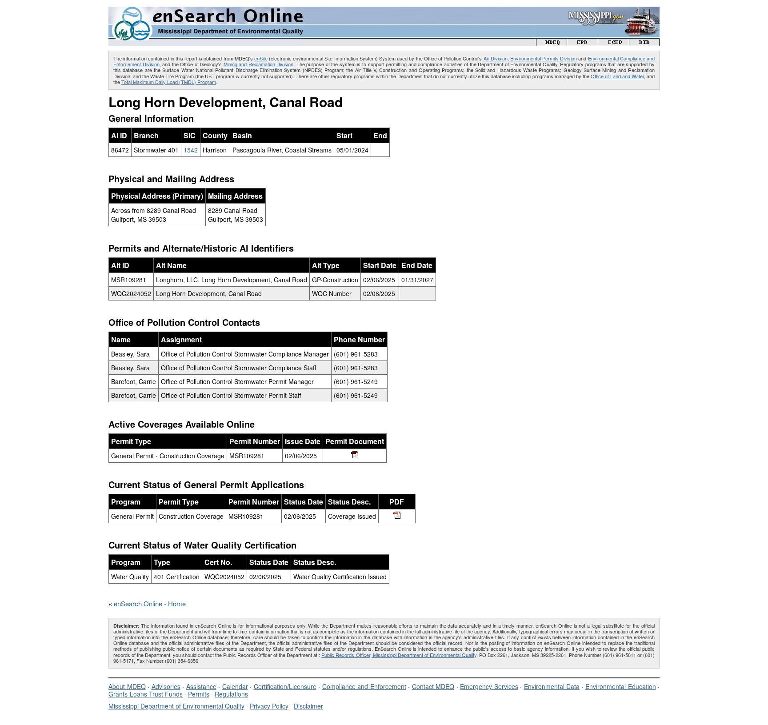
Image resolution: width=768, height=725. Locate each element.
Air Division (496, 58)
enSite (261, 58)
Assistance (201, 686)
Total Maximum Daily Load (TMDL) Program (168, 81)
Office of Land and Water (617, 76)
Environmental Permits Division (543, 58)
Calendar (235, 686)
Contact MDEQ (433, 686)
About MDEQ (127, 686)
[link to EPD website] (582, 43)
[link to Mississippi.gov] (598, 11)
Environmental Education (620, 686)
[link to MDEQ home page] (551, 43)
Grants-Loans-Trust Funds (145, 693)
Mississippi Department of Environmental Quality (176, 705)
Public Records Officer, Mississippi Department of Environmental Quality (398, 654)
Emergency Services (489, 686)
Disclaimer (308, 705)
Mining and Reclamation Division (259, 64)
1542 (191, 149)
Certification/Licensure (285, 686)
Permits (198, 693)
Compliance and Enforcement (364, 686)
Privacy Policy (269, 705)
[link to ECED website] (613, 43)
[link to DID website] (644, 43)
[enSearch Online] (206, 10)
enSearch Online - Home (150, 603)
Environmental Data (552, 686)
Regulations (231, 693)
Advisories (166, 686)
